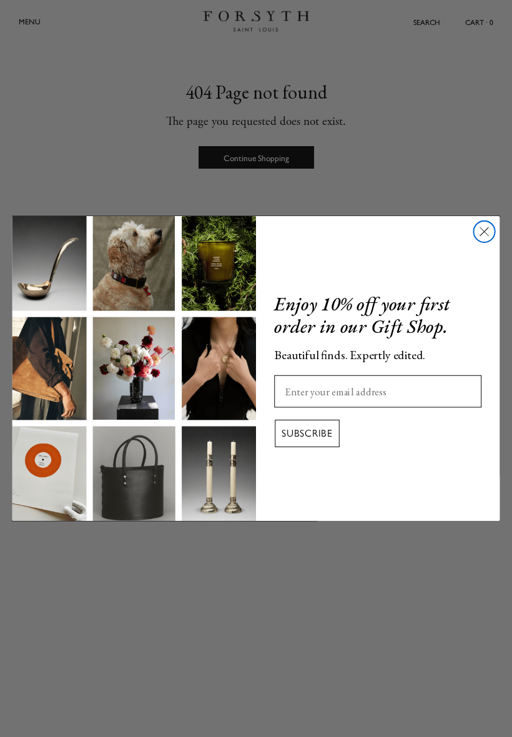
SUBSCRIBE (307, 433)
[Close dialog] (484, 231)
